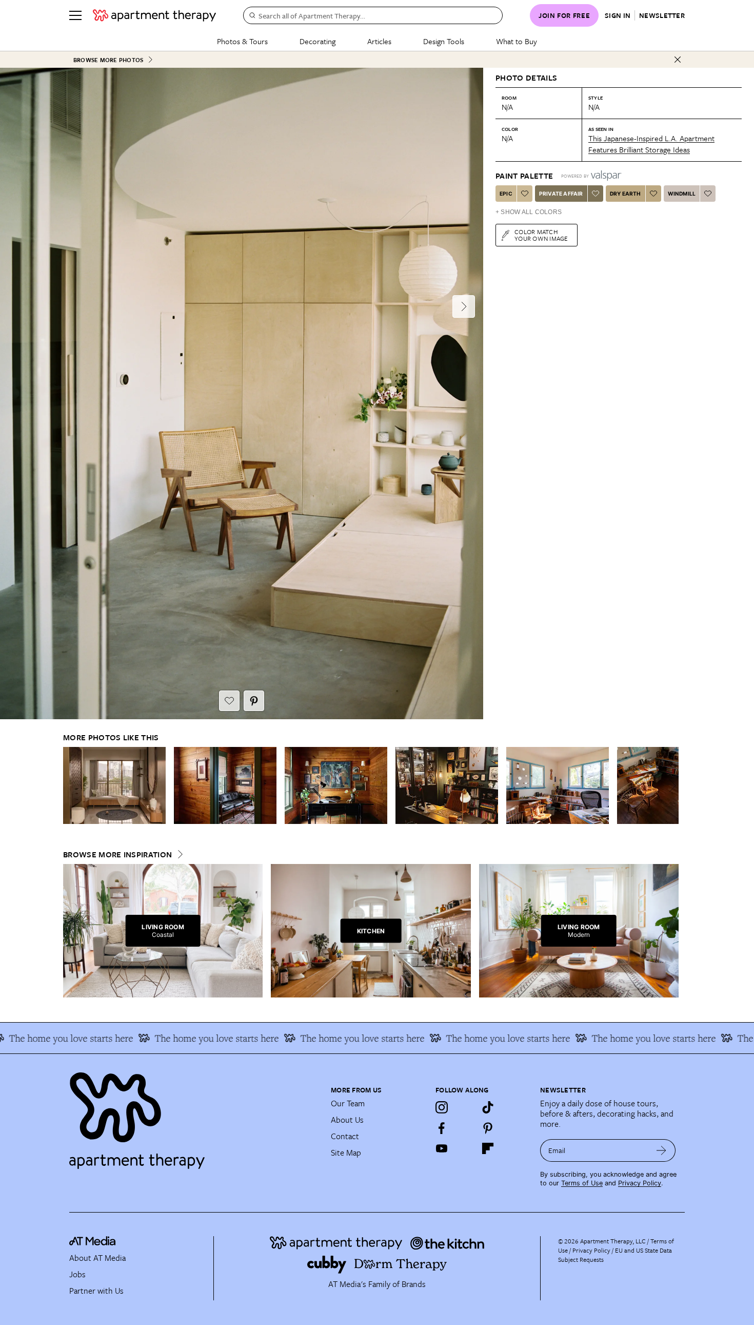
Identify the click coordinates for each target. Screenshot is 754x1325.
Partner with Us (96, 1290)
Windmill (682, 193)
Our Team (348, 1103)
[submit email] (661, 1150)
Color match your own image (541, 235)
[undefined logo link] (154, 15)
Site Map (346, 1152)
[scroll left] (71, 785)
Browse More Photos (108, 59)
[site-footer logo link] (92, 1242)
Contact (345, 1136)
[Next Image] (463, 306)
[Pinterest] (488, 1128)
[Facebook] (441, 1128)
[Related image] (114, 785)
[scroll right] (670, 785)
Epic (506, 193)
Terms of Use (582, 1183)
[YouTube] (441, 1148)
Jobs (77, 1274)
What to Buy (516, 41)
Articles (379, 41)
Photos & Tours (242, 41)
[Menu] (75, 15)
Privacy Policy (639, 1183)
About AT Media (97, 1258)
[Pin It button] (254, 700)
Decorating (317, 41)
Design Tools (443, 41)
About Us (347, 1119)
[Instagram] (441, 1107)
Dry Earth (625, 193)
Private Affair (561, 193)
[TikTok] (488, 1107)
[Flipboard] (488, 1148)
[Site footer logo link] (194, 1116)
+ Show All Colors (528, 212)
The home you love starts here (180, 1038)
